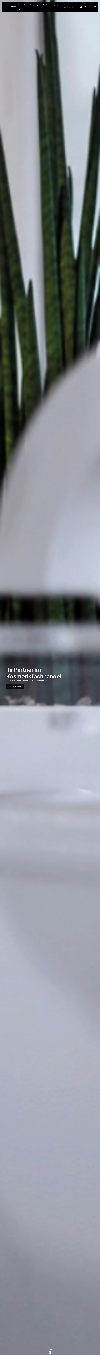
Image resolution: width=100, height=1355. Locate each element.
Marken (20, 5)
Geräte (43, 5)
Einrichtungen (34, 5)
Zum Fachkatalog (15, 686)
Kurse (19, 9)
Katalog (26, 5)
